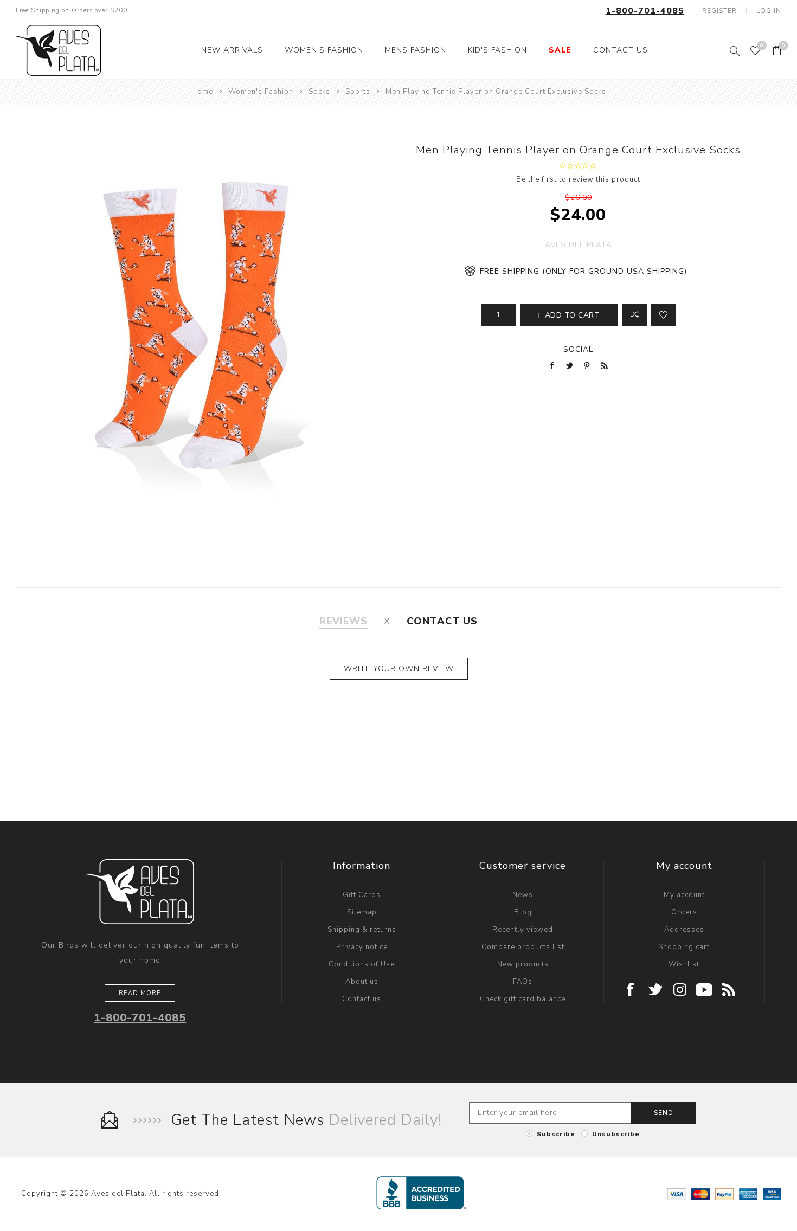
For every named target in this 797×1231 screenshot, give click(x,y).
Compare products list (522, 947)
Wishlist (684, 964)
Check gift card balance (522, 999)
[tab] (343, 621)
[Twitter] (655, 990)
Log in (768, 11)
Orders (684, 912)
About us (361, 982)
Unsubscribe (616, 1134)
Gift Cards (362, 895)
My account (684, 895)
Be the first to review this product (578, 179)
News (522, 895)
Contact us (361, 999)
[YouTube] (704, 990)
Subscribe (556, 1134)
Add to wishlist (663, 315)
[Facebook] (631, 990)
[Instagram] (680, 990)
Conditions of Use (362, 964)
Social (578, 349)
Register (719, 11)
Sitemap (362, 912)
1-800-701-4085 (645, 11)
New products (523, 964)
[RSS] (728, 990)
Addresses (684, 929)
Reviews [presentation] (343, 621)
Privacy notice (362, 947)
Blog (523, 912)
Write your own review (399, 668)
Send (663, 1112)
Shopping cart (684, 947)
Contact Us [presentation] (442, 621)
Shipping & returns (361, 929)
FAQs (522, 982)
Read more (140, 993)
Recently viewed (522, 929)
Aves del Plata (578, 245)
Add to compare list (634, 315)
